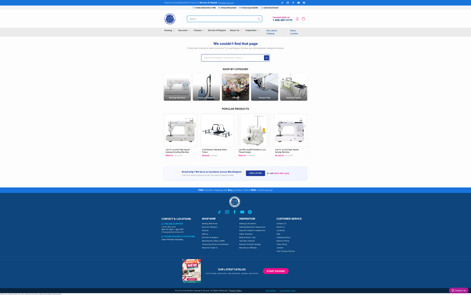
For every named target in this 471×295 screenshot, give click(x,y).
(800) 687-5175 (281, 173)
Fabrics (205, 234)
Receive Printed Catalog (250, 244)
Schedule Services (226, 3)
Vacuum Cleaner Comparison (252, 230)
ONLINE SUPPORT (173, 224)
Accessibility (271, 291)
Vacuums (183, 30)
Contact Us (281, 223)
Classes (198, 30)
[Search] (259, 19)
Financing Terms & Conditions (215, 244)
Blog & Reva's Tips (247, 237)
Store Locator (294, 32)
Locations (281, 230)
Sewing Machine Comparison (252, 227)
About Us (235, 30)
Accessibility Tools (288, 291)
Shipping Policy (283, 237)
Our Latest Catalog (271, 32)
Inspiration (251, 30)
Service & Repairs (217, 30)
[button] (303, 18)
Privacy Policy (235, 291)
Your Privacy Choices (286, 251)
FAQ (278, 234)
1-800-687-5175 (282, 20)
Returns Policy (283, 241)
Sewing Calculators (247, 223)
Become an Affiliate (248, 248)
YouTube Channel (247, 241)
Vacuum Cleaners (209, 227)
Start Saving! (276, 271)
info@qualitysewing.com (173, 232)
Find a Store (255, 173)
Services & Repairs (210, 237)
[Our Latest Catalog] (191, 271)
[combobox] (224, 19)
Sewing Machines (210, 223)
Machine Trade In (210, 248)
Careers (280, 248)
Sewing (168, 30)
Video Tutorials (246, 234)
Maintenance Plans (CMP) (213, 241)
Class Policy (282, 244)
